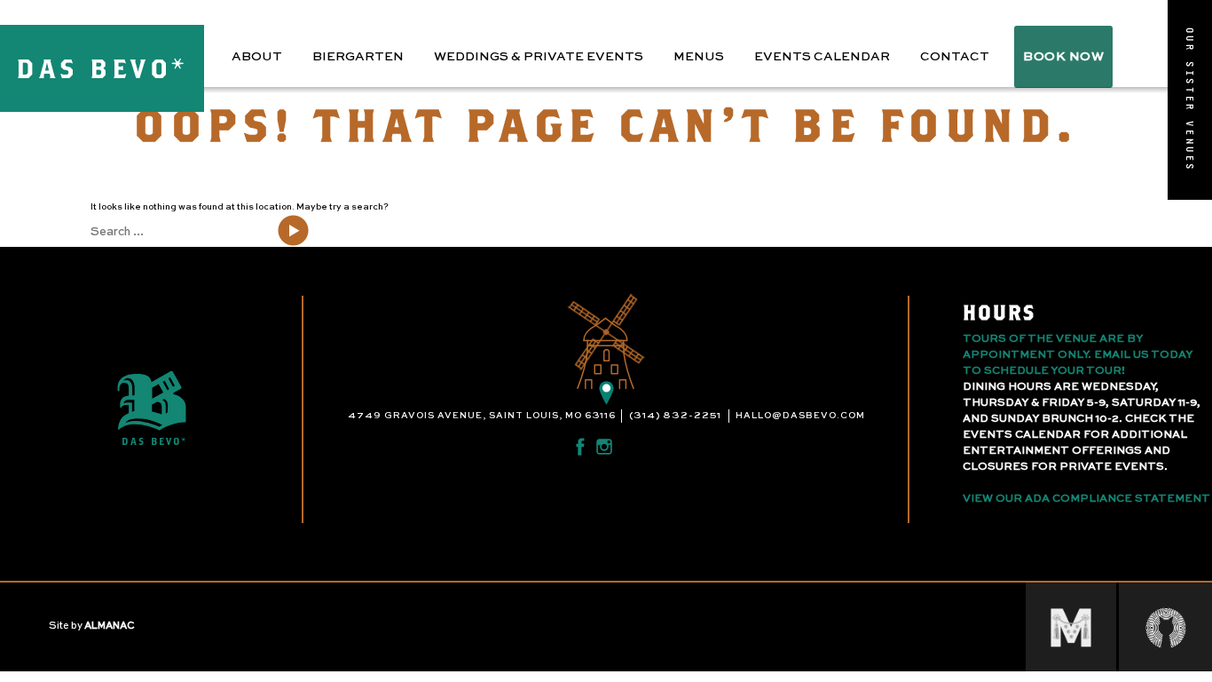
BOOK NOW (1063, 57)
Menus (698, 57)
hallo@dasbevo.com (800, 415)
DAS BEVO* (102, 67)
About (257, 57)
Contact (954, 57)
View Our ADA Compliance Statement (1086, 499)
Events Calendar (822, 57)
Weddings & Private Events (538, 57)
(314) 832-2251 (675, 415)
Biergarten (358, 57)
